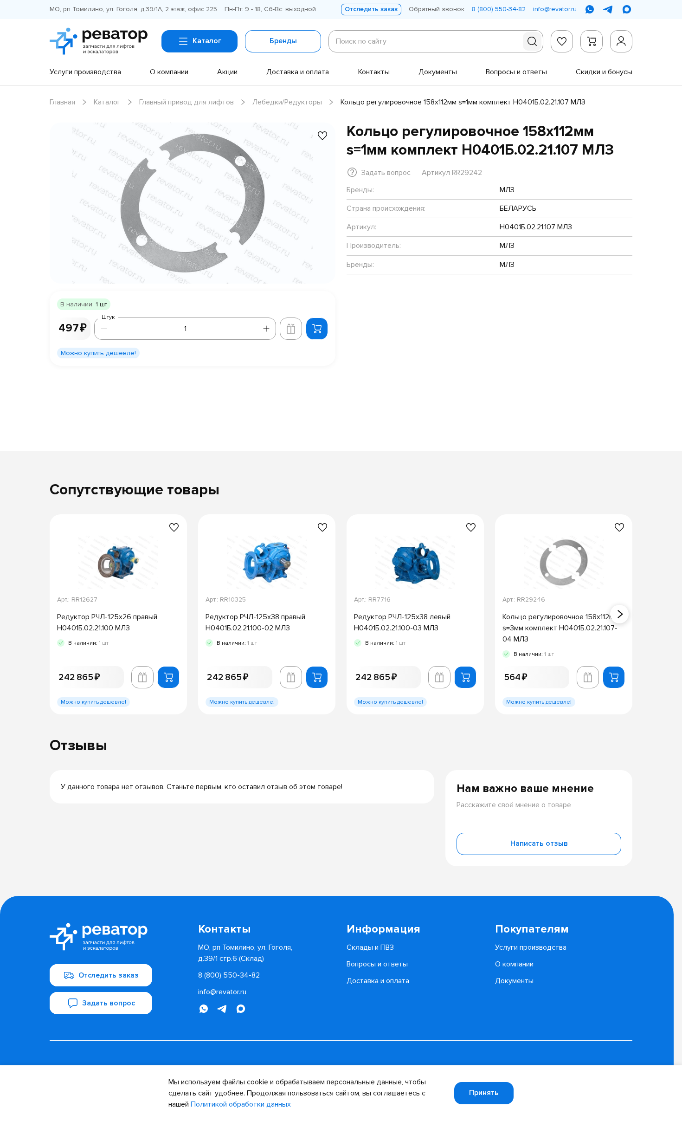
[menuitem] (85, 72)
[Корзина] (591, 41)
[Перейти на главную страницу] (102, 41)
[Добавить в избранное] (322, 135)
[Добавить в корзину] (317, 329)
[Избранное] (562, 41)
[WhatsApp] (589, 9)
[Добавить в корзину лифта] (291, 329)
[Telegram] (608, 9)
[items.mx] (626, 9)
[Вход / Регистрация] (621, 41)
